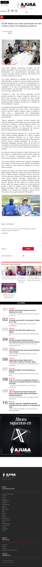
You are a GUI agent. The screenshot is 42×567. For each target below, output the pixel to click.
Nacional (4, 508)
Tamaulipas (5, 528)
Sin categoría (5, 525)
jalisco (3, 506)
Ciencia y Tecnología (7, 494)
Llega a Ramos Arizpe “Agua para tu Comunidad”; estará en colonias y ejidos (22, 361)
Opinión (4, 513)
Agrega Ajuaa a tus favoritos (9, 550)
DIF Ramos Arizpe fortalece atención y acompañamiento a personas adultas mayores (24, 341)
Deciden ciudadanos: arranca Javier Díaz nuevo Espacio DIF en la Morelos (34, 278)
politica (4, 516)
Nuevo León (5, 509)
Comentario (4, 233)
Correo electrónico (6, 256)
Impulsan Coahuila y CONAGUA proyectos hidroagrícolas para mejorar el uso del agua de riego (24, 405)
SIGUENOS (3, 11)
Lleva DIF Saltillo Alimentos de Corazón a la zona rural (9, 277)
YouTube (4, 548)
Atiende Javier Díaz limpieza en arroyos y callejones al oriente (22, 311)
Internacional (5, 504)
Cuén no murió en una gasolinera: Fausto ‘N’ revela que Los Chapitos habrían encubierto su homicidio (24, 382)
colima (4, 497)
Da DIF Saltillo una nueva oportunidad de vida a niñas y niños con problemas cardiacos (21, 24)
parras (3, 514)
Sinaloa (4, 527)
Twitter (4, 546)
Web (23, 256)
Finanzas (4, 502)
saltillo (4, 521)
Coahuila (4, 495)
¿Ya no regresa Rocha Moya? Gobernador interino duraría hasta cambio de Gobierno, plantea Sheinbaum (23, 393)
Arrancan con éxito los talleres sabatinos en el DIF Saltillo (21, 279)
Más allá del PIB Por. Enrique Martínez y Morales (22, 371)
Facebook (4, 545)
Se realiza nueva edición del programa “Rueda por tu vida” (24, 321)
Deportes (4, 499)
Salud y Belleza (6, 523)
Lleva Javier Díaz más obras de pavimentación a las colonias (24, 351)
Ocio (3, 511)
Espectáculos (5, 501)
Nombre (4, 249)
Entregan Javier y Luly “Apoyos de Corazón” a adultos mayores (9, 295)
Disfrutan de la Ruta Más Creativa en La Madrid (22, 331)
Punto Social (5, 518)
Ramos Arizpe (5, 520)
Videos (4, 530)
